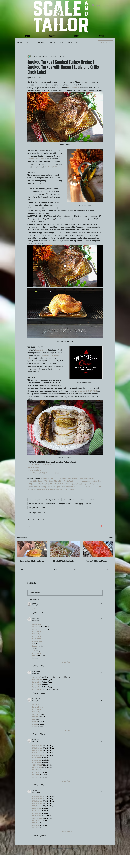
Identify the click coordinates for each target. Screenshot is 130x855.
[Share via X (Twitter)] (33, 520)
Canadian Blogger (34, 500)
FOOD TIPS (30, 42)
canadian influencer (69, 500)
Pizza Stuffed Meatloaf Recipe (96, 561)
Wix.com (76, 848)
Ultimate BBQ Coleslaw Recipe (63, 561)
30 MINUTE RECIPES (66, 42)
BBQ (44, 513)
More (77, 42)
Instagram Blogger (64, 503)
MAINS (40, 513)
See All (111, 537)
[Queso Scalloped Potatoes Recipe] (32, 549)
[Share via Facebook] (28, 520)
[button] (93, 42)
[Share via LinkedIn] (38, 520)
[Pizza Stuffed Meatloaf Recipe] (98, 549)
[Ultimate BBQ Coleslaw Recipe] (65, 549)
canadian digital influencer (51, 500)
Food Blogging (78, 503)
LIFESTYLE (53, 42)
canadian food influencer (86, 500)
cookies (88, 503)
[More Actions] (101, 604)
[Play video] (65, 266)
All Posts (19, 42)
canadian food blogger (36, 503)
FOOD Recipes (41, 42)
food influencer (50, 503)
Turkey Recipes (33, 507)
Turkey (43, 507)
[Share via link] (43, 520)
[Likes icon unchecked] (33, 613)
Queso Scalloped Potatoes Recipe (32, 561)
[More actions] (101, 56)
